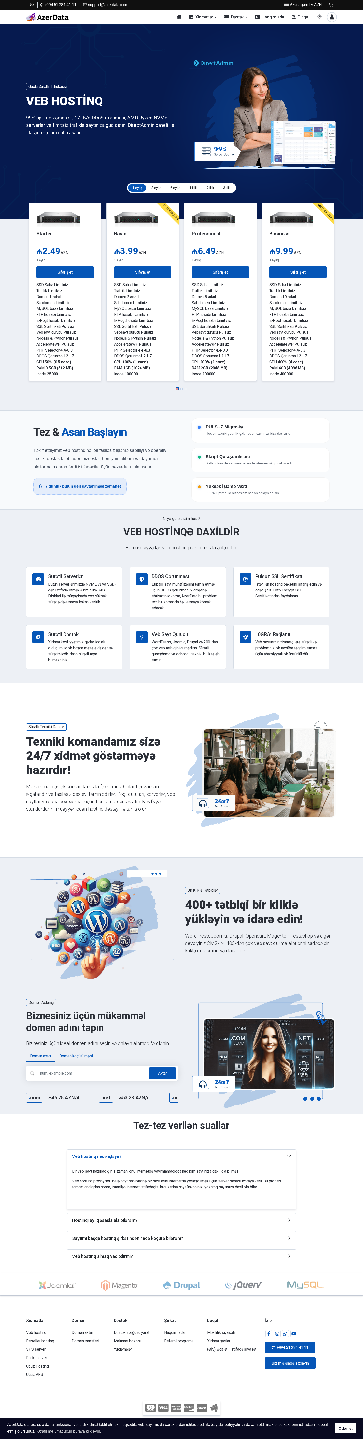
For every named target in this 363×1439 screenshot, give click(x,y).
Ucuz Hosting (37, 1366)
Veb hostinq (36, 1332)
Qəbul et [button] (346, 1428)
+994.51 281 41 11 (59, 4)
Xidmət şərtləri (219, 1341)
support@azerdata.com (107, 4)
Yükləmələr (123, 1349)
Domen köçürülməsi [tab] (76, 1056)
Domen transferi (85, 1341)
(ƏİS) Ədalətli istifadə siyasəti (232, 1349)
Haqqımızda (174, 1332)
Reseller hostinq (40, 1341)
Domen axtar (82, 1332)
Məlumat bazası (127, 1341)
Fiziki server (36, 1357)
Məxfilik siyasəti (221, 1332)
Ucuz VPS (34, 1374)
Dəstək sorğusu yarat (132, 1332)
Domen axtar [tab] (40, 1056)
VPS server (35, 1349)
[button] (177, 388)
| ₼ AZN (306, 4)
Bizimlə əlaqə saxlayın (290, 1363)
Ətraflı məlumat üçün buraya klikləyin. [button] (69, 1431)
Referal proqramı (178, 1341)
